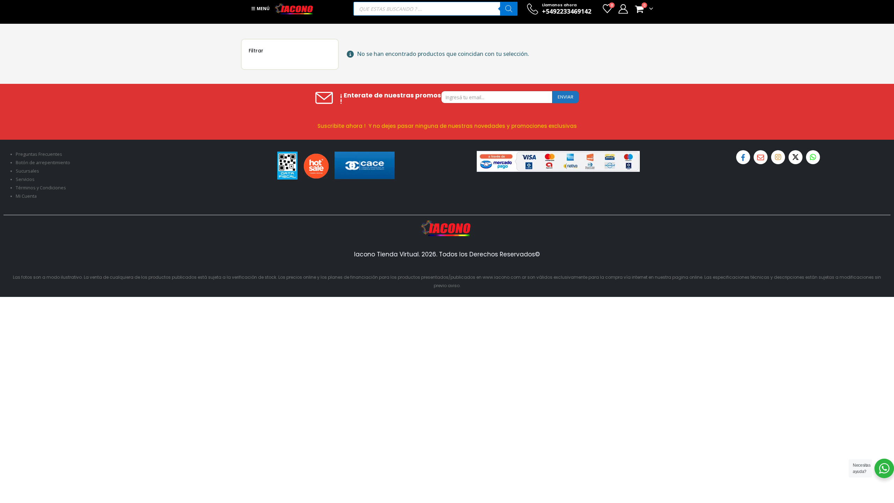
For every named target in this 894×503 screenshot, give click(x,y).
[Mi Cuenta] (623, 9)
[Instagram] (778, 157)
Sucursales (27, 171)
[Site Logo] (294, 9)
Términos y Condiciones (41, 188)
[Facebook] (743, 157)
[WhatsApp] (813, 157)
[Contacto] (761, 157)
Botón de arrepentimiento (43, 163)
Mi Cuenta (26, 196)
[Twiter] (796, 157)
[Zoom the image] (447, 224)
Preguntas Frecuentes (39, 154)
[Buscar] (509, 9)
